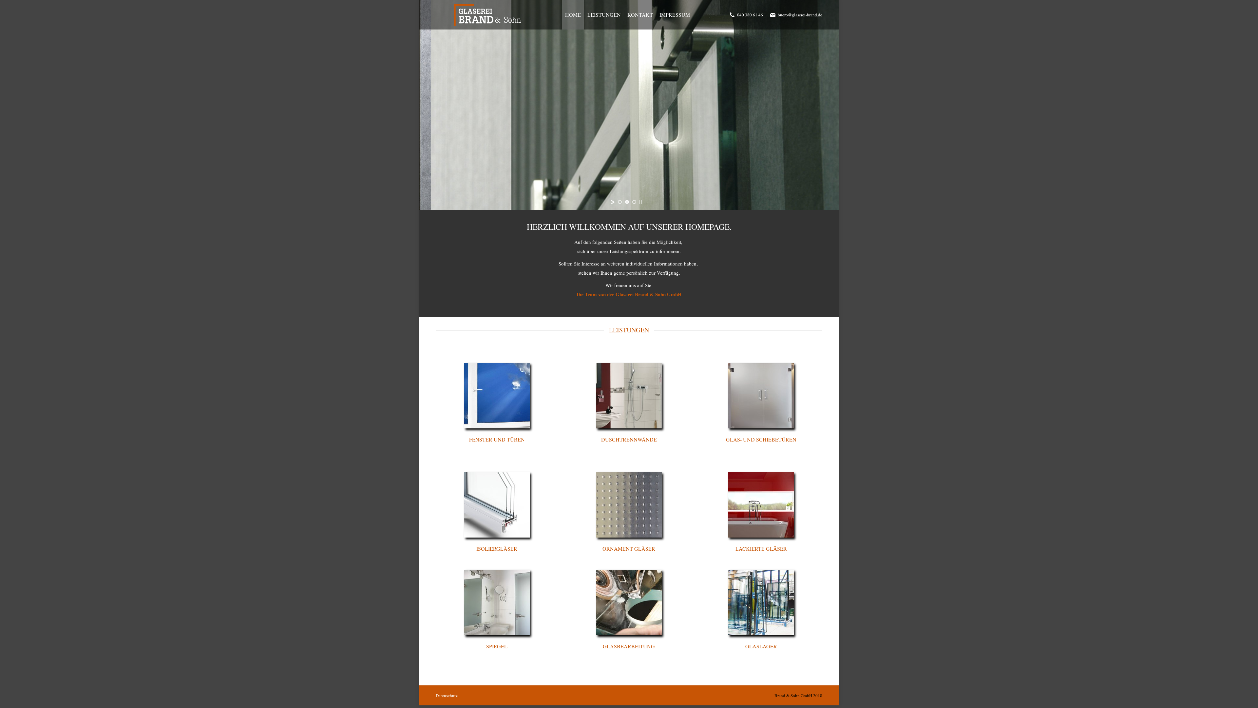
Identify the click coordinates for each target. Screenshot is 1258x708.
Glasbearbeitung (629, 646)
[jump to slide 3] (634, 202)
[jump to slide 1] (620, 202)
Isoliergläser (496, 548)
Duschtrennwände (629, 439)
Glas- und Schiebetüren (761, 439)
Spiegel (496, 646)
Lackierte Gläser (761, 548)
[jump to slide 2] (627, 202)
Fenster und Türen (497, 439)
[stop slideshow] (640, 202)
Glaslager (761, 646)
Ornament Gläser (628, 548)
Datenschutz (447, 695)
